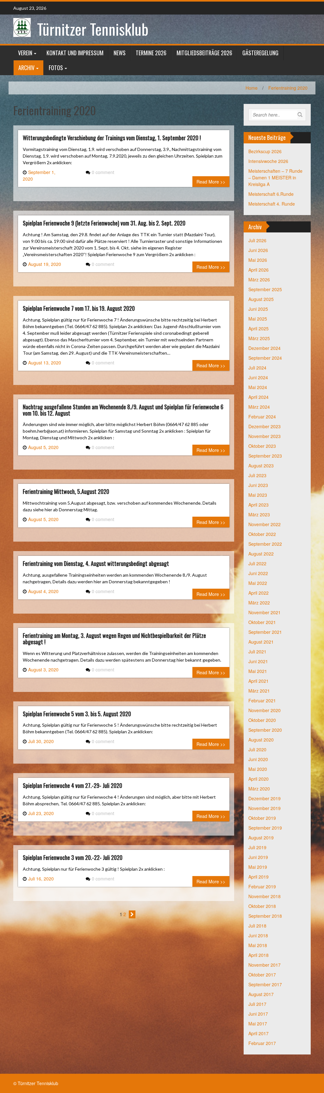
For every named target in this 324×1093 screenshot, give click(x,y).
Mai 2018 (257, 945)
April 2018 (258, 955)
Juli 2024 (257, 367)
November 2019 (264, 808)
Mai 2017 (257, 1023)
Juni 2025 (258, 309)
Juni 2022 (258, 573)
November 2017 (264, 965)
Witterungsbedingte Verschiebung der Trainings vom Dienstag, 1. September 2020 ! (112, 138)
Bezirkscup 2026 (265, 151)
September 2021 (265, 632)
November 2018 (264, 896)
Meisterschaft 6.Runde (271, 194)
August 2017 (261, 994)
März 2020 (259, 788)
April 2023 (258, 504)
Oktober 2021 (262, 622)
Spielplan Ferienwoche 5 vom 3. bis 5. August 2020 (77, 714)
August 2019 (261, 837)
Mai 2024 (257, 387)
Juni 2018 (258, 935)
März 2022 (259, 602)
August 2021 (261, 642)
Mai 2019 (257, 867)
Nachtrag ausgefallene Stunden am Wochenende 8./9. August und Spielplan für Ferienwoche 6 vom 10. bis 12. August (123, 410)
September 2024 (265, 358)
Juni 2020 (258, 759)
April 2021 (258, 681)
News (120, 53)
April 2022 (258, 593)
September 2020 (265, 730)
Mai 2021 (257, 671)
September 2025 (265, 289)
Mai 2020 (257, 769)
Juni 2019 (258, 857)
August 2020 (261, 739)
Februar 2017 (262, 1043)
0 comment (103, 172)
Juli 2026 (257, 240)
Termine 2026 (151, 53)
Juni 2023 (258, 485)
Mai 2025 (257, 318)
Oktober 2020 (262, 720)
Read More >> (210, 181)
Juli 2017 (257, 1004)
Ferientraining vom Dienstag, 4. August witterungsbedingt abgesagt (96, 563)
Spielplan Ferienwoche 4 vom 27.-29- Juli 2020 (72, 785)
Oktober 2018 (262, 906)
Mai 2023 (257, 495)
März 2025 (259, 338)
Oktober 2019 (262, 818)
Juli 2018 (257, 925)
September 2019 (265, 828)
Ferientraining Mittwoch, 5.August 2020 (66, 491)
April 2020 (258, 779)
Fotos (56, 67)
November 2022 (264, 524)
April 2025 (258, 328)
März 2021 (259, 691)
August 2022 (261, 553)
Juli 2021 (257, 651)
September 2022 (265, 544)
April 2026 (258, 270)
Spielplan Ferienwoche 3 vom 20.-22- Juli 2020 (72, 857)
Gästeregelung (260, 53)
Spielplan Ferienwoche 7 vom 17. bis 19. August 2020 (79, 308)
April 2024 (258, 397)
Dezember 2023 (264, 426)
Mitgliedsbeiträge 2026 (204, 53)
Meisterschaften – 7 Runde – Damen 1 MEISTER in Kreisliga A (275, 177)
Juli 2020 (257, 749)
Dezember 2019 (264, 798)
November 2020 (264, 710)
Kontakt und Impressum (75, 53)
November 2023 (264, 436)
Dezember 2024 (264, 348)
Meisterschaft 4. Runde (271, 204)
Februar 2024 (262, 416)
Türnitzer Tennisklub (92, 29)
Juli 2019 (257, 847)
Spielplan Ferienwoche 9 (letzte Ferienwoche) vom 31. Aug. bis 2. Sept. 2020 (104, 223)
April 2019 (258, 877)
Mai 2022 (257, 583)
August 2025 (261, 299)
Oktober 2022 (262, 534)
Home (252, 88)
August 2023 (261, 465)
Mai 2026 (257, 260)
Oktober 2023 (262, 446)
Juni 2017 (258, 1014)
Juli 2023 (257, 475)
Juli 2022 (257, 563)
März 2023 (259, 514)
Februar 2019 (262, 886)
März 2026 (259, 279)
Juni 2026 (258, 250)
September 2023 (265, 456)
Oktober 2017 (262, 974)
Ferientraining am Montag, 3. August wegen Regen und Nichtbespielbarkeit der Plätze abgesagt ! (114, 638)
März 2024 (259, 407)
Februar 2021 (262, 700)
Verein (25, 53)
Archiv (26, 67)
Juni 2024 (258, 377)
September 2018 (265, 916)
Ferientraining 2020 (288, 88)
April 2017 (258, 1033)
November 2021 (264, 612)
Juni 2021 (258, 661)
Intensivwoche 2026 (268, 161)
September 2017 (265, 984)
